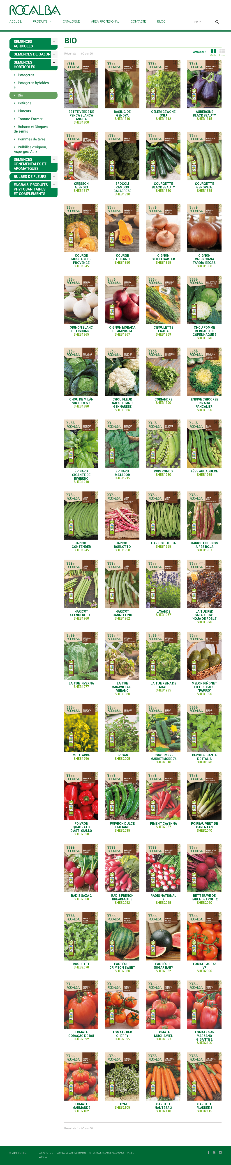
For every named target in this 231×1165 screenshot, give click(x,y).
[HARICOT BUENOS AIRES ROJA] (204, 515)
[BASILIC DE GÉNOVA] (122, 84)
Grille (213, 55)
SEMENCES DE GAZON (32, 54)
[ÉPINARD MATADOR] (122, 443)
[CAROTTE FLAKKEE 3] (204, 1076)
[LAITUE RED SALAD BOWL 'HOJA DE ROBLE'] (204, 584)
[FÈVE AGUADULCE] (204, 443)
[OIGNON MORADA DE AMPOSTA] (122, 300)
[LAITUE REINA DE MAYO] (163, 656)
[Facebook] (208, 1151)
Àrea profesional (105, 21)
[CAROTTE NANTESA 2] (163, 1076)
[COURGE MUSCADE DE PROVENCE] (81, 228)
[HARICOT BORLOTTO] (122, 515)
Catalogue (71, 21)
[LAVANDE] (163, 584)
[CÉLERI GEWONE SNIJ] (163, 84)
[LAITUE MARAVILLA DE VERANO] (122, 656)
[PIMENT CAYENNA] (163, 796)
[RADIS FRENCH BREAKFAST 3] (122, 868)
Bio (20, 95)
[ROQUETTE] (81, 936)
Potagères (25, 75)
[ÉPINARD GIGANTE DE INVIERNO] (81, 443)
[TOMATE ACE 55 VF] (204, 936)
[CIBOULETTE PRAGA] (163, 300)
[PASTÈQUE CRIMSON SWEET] (122, 936)
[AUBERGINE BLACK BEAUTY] (204, 84)
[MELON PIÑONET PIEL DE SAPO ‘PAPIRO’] (204, 656)
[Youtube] (214, 1151)
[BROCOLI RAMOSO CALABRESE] (122, 156)
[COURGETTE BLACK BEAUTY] (163, 156)
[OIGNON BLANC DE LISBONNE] (81, 300)
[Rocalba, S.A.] (35, 10)
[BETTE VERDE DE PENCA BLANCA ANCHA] (81, 84)
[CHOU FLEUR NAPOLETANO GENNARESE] (122, 371)
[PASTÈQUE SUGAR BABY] (163, 936)
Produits (40, 21)
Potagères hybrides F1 (31, 85)
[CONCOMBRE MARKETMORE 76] (163, 728)
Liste (222, 55)
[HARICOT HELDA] (163, 515)
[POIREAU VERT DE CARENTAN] (204, 796)
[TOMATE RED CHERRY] (122, 1004)
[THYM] (122, 1076)
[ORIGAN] (122, 728)
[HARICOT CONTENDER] (81, 515)
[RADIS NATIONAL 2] (163, 868)
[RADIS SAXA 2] (81, 868)
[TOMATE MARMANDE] (81, 1076)
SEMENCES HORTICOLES (24, 64)
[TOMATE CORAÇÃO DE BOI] (81, 1004)
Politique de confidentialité (71, 1153)
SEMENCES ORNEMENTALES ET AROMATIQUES (30, 164)
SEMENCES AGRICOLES (23, 43)
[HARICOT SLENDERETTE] (81, 584)
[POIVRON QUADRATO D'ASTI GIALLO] (81, 796)
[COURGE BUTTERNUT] (122, 228)
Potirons (24, 103)
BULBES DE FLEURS (30, 176)
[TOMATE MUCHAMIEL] (163, 1004)
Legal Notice (46, 1153)
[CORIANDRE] (163, 371)
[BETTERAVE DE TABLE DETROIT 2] (204, 868)
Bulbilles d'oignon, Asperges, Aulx (30, 149)
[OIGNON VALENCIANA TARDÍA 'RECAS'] (204, 228)
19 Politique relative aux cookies (107, 1153)
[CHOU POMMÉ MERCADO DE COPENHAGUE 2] (204, 300)
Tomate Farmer (30, 119)
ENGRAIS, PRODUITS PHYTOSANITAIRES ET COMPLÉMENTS (31, 189)
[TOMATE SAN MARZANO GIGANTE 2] (204, 1004)
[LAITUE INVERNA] (81, 656)
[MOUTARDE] (81, 728)
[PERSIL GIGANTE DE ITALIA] (204, 728)
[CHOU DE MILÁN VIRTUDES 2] (81, 371)
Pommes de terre (31, 139)
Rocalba (22, 1153)
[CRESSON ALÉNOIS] (81, 156)
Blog (161, 21)
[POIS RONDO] (163, 443)
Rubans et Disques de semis (31, 129)
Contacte (138, 21)
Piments (24, 111)
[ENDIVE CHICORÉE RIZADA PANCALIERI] (204, 371)
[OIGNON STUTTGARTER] (163, 228)
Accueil (15, 21)
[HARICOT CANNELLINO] (122, 584)
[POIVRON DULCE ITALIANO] (122, 796)
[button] (217, 22)
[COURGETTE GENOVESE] (204, 156)
